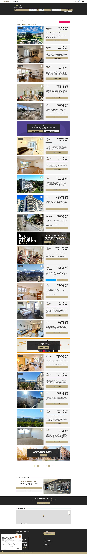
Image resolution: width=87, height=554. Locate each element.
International (46, 545)
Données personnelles (48, 552)
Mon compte (77, 1)
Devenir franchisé (47, 540)
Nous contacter (47, 547)
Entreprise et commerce (48, 541)
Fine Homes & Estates (48, 543)
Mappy (25, 523)
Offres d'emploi (46, 538)
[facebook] (17, 534)
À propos (45, 544)
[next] (38, 466)
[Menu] (83, 1)
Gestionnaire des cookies (66, 552)
